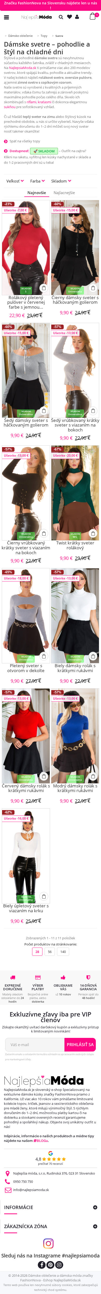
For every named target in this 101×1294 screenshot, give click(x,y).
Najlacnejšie (64, 192)
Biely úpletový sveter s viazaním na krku (26, 909)
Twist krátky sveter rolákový (75, 546)
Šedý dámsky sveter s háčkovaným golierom (26, 423)
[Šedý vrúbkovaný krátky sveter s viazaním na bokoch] (75, 370)
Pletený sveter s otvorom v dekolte (26, 668)
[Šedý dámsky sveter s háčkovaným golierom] (26, 370)
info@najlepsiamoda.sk (31, 1189)
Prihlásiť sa (80, 1044)
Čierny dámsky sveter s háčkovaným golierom (75, 300)
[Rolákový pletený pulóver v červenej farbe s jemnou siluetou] (26, 247)
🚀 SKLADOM (44, 151)
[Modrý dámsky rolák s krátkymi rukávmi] (75, 736)
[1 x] (47, 404)
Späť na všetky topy (25, 141)
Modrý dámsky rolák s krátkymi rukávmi (75, 789)
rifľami (31, 102)
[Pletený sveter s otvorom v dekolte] (26, 615)
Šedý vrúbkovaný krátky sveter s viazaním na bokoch (75, 425)
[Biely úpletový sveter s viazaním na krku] (26, 856)
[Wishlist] (70, 16)
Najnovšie (36, 192)
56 (50, 951)
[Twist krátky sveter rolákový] (75, 493)
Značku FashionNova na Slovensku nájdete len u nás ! (50, 5)
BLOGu (42, 1140)
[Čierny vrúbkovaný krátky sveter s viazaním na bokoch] (26, 493)
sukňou (10, 107)
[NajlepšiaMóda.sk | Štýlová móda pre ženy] (36, 17)
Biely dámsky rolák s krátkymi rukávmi (75, 668)
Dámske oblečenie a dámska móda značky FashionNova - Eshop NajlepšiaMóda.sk (56, 1277)
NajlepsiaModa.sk (22, 67)
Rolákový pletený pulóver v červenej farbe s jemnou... (26, 302)
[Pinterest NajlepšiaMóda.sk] (50, 1265)
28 (37, 951)
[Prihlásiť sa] (78, 16)
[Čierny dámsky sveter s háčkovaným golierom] (75, 247)
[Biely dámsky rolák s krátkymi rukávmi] (75, 615)
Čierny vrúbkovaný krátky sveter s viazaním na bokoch (26, 548)
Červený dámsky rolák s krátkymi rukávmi (26, 789)
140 (63, 951)
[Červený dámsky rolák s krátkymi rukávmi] (26, 736)
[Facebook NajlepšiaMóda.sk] (42, 1265)
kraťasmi (44, 102)
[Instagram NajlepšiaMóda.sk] (59, 1265)
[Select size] (43, 288)
